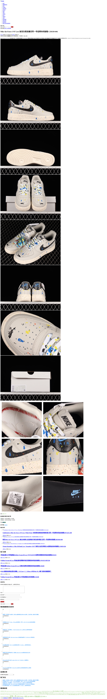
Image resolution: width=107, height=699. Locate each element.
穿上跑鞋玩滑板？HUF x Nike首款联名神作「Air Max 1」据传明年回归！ (17, 644)
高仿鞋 (45, 696)
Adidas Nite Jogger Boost (19, 691)
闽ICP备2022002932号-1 (19, 697)
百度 (13, 697)
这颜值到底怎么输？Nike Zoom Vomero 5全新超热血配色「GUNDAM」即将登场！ (19, 637)
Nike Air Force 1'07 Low (91, 693)
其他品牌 (4, 19)
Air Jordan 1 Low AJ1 (67, 691)
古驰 (3, 18)
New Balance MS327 (22, 692)
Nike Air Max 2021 (16, 694)
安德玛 (4, 14)
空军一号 (4, 513)
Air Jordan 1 (58, 691)
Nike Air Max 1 (3, 694)
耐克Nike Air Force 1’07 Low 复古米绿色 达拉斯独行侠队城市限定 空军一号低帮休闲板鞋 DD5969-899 (33, 539)
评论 (1, 592)
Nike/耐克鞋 (8, 28)
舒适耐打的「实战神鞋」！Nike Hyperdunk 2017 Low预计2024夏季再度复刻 (17, 629)
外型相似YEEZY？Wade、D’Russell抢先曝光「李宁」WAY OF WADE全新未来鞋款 (19, 622)
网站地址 (2, 599)
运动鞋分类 (2, 674)
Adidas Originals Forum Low (37, 691)
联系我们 (4, 22)
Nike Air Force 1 (46, 693)
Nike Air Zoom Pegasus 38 (42, 694)
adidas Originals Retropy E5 (47, 691)
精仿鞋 (22, 696)
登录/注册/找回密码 (6, 23)
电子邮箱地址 (3, 597)
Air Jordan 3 (73, 691)
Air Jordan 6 (83, 691)
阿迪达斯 (4, 8)
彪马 (3, 15)
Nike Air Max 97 (10, 694)
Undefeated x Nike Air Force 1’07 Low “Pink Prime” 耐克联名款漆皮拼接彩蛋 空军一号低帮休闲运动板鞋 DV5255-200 (37, 532)
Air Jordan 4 (78, 691)
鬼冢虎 (4, 16)
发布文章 (4, 20)
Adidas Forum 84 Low (10, 691)
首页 (3, 3)
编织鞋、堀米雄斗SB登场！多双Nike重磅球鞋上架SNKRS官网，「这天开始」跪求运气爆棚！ (21, 614)
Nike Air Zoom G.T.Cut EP (34, 694)
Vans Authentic (94, 694)
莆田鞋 (32, 696)
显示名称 (2, 594)
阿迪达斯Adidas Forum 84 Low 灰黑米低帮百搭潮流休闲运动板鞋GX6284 (22, 566)
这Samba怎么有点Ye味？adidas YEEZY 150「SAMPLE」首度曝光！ (16, 660)
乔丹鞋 (4, 7)
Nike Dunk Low (63, 694)
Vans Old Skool (101, 694)
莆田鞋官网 (5, 697)
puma (89, 694)
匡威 (3, 11)
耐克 (3, 6)
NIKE (36, 692)
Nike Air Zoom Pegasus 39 (52, 694)
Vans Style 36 (3, 696)
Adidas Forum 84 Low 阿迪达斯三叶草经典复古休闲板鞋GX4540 (20, 577)
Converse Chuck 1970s (91, 691)
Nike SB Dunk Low (73, 694)
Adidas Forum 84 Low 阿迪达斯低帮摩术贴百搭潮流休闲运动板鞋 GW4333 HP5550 (25, 560)
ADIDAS (3, 691)
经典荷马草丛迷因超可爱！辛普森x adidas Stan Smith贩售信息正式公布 (16, 652)
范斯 (3, 12)
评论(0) (13, 34)
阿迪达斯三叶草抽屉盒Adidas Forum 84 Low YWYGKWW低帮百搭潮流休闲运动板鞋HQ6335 (28, 555)
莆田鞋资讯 (5, 4)
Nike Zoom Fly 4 (83, 694)
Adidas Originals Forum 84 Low (28, 691)
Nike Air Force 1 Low (68, 692)
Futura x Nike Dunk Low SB (100, 691)
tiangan (1, 34)
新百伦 (4, 10)
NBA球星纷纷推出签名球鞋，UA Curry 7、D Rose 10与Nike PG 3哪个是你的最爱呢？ (26, 571)
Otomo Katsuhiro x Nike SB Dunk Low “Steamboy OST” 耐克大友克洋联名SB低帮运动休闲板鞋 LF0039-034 (34, 546)
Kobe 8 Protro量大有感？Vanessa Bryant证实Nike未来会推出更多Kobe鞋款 (17, 667)
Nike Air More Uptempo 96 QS (24, 694)
